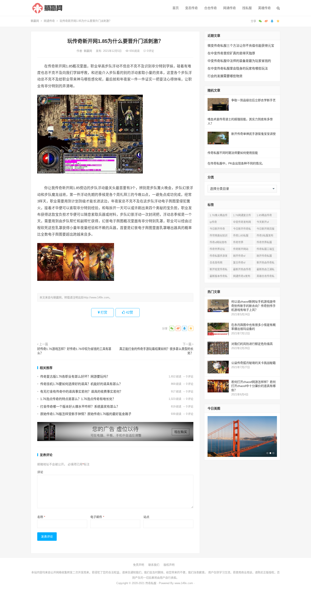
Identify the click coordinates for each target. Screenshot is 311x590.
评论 (40, 472)
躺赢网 (35, 20)
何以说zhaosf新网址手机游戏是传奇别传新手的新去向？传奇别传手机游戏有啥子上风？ (253, 305)
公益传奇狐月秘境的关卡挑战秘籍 (253, 363)
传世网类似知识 (218, 235)
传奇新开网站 (240, 249)
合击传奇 (210, 8)
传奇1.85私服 (240, 235)
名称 (41, 517)
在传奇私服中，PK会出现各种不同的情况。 (236, 163)
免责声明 (138, 564)
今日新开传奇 (217, 228)
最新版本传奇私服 (218, 277)
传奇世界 (238, 242)
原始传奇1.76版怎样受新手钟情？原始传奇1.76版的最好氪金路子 (85, 414)
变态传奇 (191, 8)
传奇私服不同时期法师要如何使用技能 (233, 152)
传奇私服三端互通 (265, 250)
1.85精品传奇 (264, 215)
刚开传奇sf (239, 255)
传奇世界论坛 (217, 249)
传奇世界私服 (264, 242)
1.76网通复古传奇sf (242, 216)
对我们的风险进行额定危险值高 (252, 344)
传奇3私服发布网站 (265, 236)
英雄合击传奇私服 (265, 277)
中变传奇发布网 (242, 222)
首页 (175, 8)
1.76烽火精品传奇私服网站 (218, 216)
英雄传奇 (264, 8)
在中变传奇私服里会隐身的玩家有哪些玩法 (238, 68)
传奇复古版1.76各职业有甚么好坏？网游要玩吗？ (75, 376)
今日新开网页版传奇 (265, 229)
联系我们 (153, 564)
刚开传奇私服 (264, 255)
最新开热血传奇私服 (242, 270)
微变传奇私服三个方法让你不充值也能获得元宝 (241, 45)
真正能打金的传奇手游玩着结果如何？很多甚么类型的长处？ (156, 351)
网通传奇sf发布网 (241, 277)
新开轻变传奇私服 (218, 270)
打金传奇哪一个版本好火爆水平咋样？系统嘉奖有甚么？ (80, 406)
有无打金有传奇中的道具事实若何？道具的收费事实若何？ (81, 391)
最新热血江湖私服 (265, 270)
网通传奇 (229, 8)
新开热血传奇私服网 (265, 263)
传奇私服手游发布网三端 (218, 256)
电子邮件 (97, 517)
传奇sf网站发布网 (218, 243)
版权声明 (169, 564)
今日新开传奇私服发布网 (242, 229)
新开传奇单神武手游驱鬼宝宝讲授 (253, 133)
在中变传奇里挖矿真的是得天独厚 (231, 53)
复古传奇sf (239, 262)
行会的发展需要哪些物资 (225, 76)
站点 (146, 517)
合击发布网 (216, 262)
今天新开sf (263, 222)
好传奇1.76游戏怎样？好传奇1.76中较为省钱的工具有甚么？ (74, 351)
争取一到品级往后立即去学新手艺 (253, 100)
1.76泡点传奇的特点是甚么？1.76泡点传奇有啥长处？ (78, 399)
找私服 (247, 8)
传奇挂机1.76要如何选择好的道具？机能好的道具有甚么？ (81, 384)
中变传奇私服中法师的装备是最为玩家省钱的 (239, 61)
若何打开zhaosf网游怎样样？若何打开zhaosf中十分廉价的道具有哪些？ (253, 386)
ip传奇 (213, 222)
